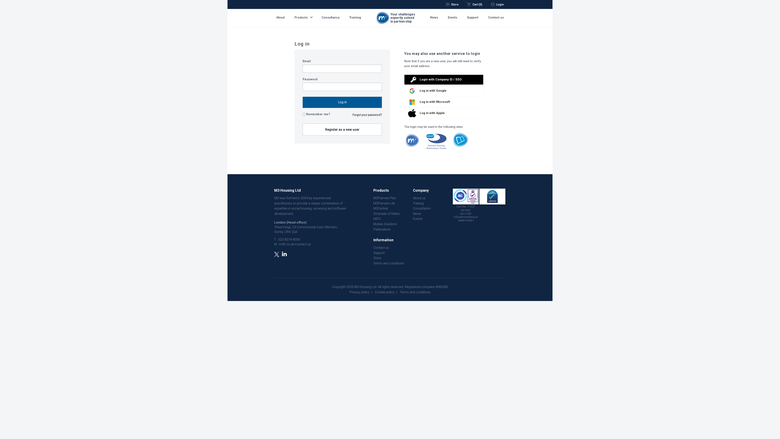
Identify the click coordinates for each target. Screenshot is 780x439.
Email (307, 61)
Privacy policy (359, 292)
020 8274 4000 (289, 239)
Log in (342, 102)
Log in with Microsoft (435, 102)
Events (452, 17)
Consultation (422, 208)
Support (472, 17)
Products (304, 17)
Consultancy (330, 17)
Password (310, 79)
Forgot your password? (367, 114)
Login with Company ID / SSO (441, 79)
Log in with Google (433, 90)
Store (377, 258)
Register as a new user (342, 129)
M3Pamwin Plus (384, 198)
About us (419, 198)
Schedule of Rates (386, 214)
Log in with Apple (432, 113)
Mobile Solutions (385, 224)
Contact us (496, 17)
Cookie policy (384, 292)
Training (355, 17)
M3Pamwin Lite (384, 203)
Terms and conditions (388, 263)
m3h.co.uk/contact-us (295, 244)
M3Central (380, 208)
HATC (377, 219)
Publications (382, 229)
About (280, 17)
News (434, 17)
